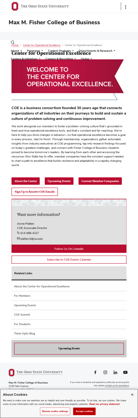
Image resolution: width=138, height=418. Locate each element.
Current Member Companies (100, 181)
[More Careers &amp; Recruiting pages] (74, 60)
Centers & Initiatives (24, 59)
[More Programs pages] (41, 52)
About (15, 51)
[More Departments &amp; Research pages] (113, 52)
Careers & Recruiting (59, 59)
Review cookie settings (55, 411)
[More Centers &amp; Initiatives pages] (39, 60)
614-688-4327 (29, 233)
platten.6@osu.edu (31, 238)
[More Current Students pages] (72, 52)
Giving (85, 59)
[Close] (132, 395)
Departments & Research (95, 51)
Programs (33, 51)
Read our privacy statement (104, 404)
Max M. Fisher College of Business (54, 22)
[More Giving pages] (90, 60)
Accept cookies (84, 411)
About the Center (25, 181)
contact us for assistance (117, 385)
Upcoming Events (59, 181)
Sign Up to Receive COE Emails (35, 192)
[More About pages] (20, 52)
